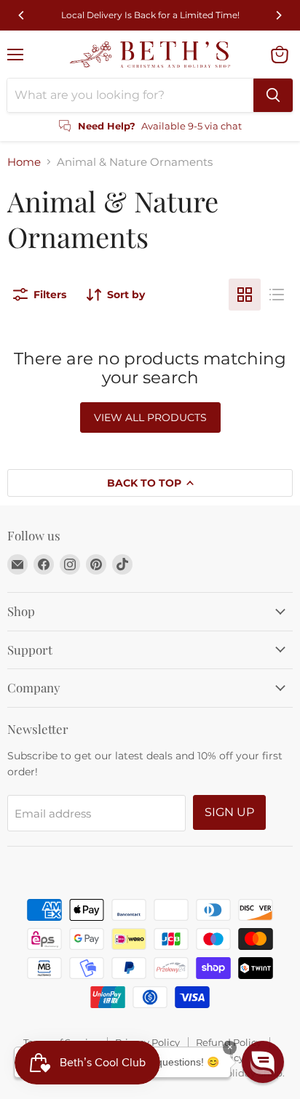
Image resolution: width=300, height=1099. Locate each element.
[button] (263, 1062)
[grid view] (245, 295)
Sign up (229, 812)
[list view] (277, 295)
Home (24, 162)
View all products (150, 417)
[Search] (273, 95)
